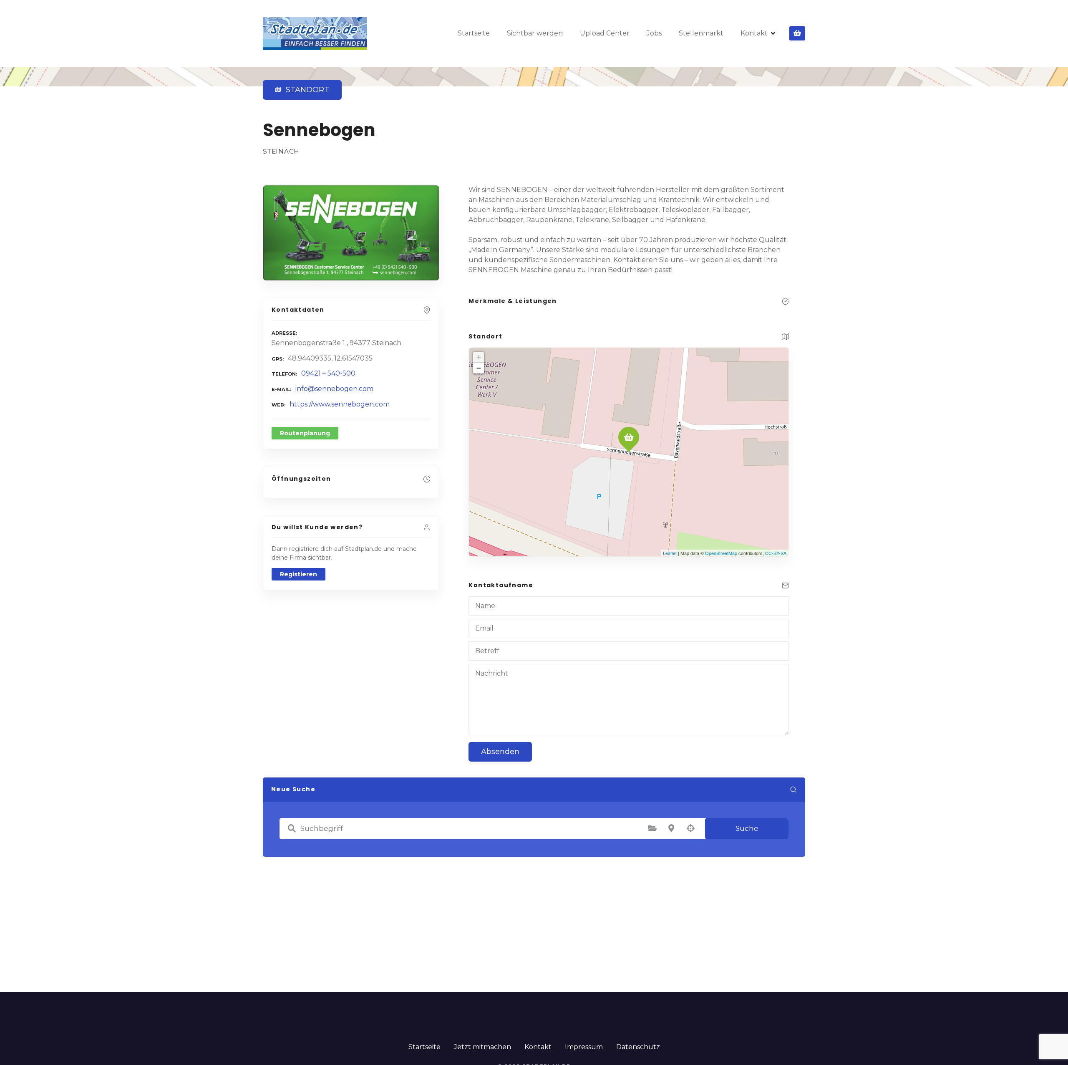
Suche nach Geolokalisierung (690, 828)
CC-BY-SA (775, 553)
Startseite (474, 33)
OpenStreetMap (721, 553)
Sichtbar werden (535, 33)
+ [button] (478, 357)
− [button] (478, 367)
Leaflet (670, 553)
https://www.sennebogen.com (340, 404)
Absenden (500, 751)
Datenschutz (638, 1047)
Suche (747, 828)
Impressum (584, 1047)
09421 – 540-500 (328, 373)
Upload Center (605, 33)
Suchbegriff (291, 828)
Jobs (654, 33)
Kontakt (754, 33)
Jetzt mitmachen (482, 1047)
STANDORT (305, 89)
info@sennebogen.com (334, 389)
